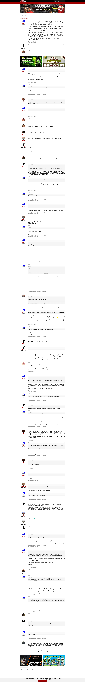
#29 (64, 393)
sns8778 (23, 23)
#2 (64, 44)
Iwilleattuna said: (30, 178)
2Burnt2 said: (30, 534)
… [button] (23, 18)
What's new (39, 1)
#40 (64, 520)
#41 (64, 526)
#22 (64, 294)
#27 (64, 362)
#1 (64, 20)
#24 (64, 326)
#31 (64, 410)
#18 (64, 216)
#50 (64, 641)
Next (26, 18)
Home (31, 1)
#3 (64, 50)
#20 (64, 239)
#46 (64, 596)
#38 (64, 502)
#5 (64, 84)
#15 (64, 176)
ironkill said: (29, 266)
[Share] (63, 20)
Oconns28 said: (30, 240)
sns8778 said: (30, 99)
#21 (64, 264)
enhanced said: (30, 328)
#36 (64, 483)
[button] (35, 1)
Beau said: (29, 86)
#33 (64, 442)
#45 (64, 575)
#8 (64, 118)
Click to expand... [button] (46, 273)
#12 (64, 143)
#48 (64, 619)
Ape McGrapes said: (30, 376)
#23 (64, 309)
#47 (64, 613)
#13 (64, 156)
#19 (64, 225)
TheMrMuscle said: (30, 194)
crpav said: (29, 577)
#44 (64, 569)
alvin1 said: (29, 69)
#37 (64, 492)
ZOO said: (29, 598)
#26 (64, 346)
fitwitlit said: (29, 227)
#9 (64, 124)
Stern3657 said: (30, 550)
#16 (64, 192)
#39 (64, 512)
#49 (64, 631)
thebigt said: (30, 473)
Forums (33, 1)
